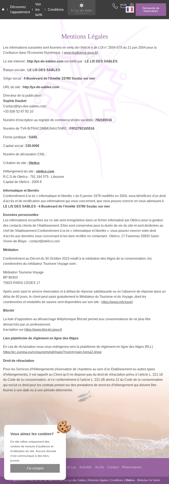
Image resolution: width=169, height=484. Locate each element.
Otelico (34, 163)
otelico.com (45, 171)
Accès (99, 467)
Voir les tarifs (38, 9)
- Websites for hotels (143, 480)
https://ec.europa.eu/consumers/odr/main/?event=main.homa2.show (52, 352)
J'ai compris (35, 468)
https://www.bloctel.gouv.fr (43, 329)
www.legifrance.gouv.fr (80, 52)
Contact (113, 467)
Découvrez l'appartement (20, 9)
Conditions (117, 480)
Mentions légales (98, 480)
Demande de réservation (150, 9)
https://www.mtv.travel (117, 302)
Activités (85, 467)
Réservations (131, 467)
